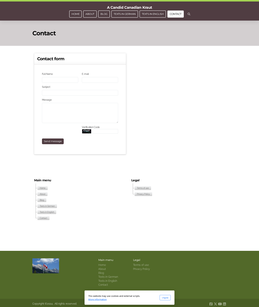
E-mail (85, 74)
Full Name (47, 74)
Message (47, 99)
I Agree (165, 297)
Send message (53, 141)
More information (97, 299)
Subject (46, 86)
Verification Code (91, 127)
